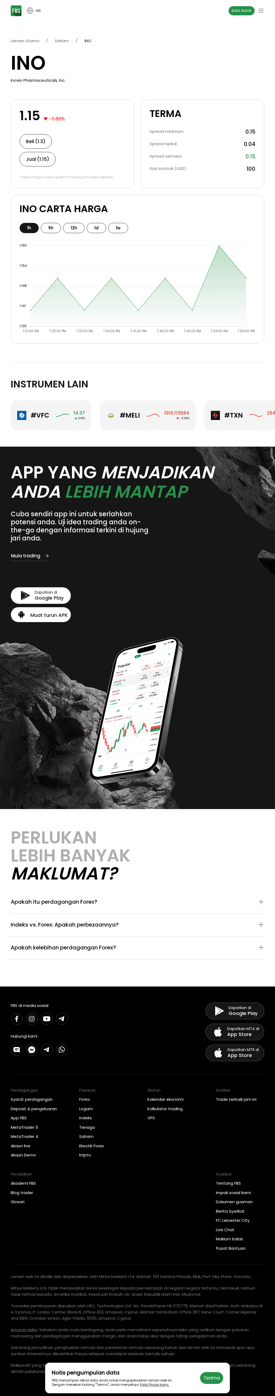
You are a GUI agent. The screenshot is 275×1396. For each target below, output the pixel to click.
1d (96, 228)
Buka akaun (241, 10)
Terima (212, 1378)
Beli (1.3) (35, 141)
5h (50, 228)
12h (74, 228)
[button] (137, 902)
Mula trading (25, 556)
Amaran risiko (24, 1330)
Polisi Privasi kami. (154, 1384)
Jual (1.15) (37, 159)
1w (118, 228)
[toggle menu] (261, 11)
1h (29, 228)
